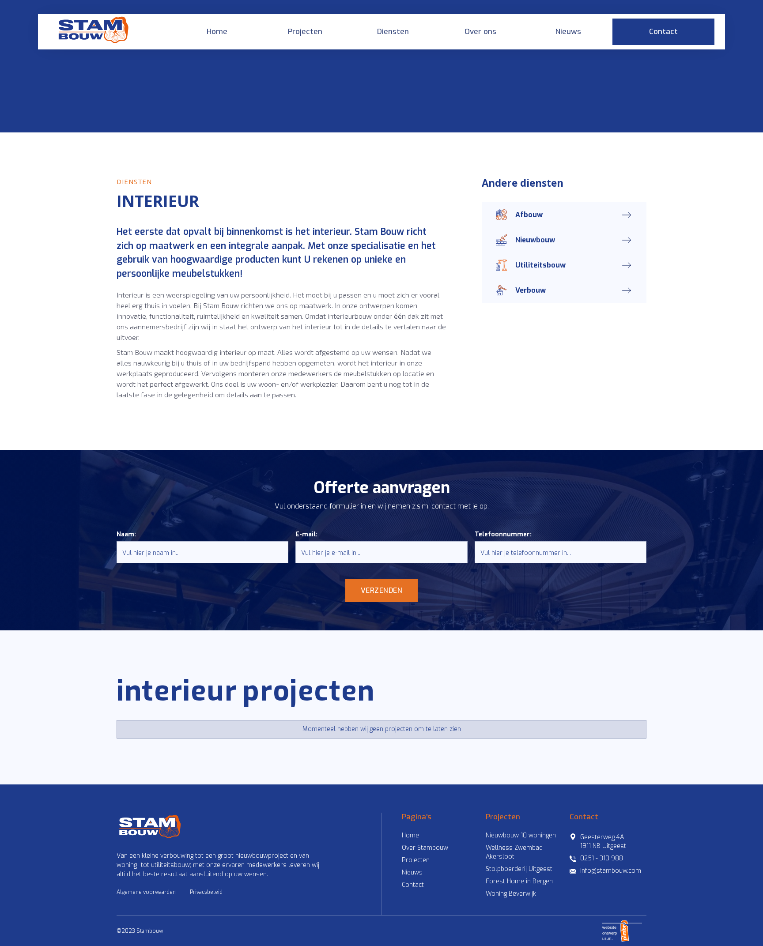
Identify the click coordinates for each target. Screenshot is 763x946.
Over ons (480, 31)
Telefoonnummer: (503, 534)
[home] (96, 31)
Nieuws (568, 31)
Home (217, 31)
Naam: (126, 534)
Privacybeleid (206, 892)
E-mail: (306, 534)
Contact (663, 31)
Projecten (305, 31)
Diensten (393, 31)
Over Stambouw (425, 848)
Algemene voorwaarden (146, 892)
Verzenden (382, 590)
